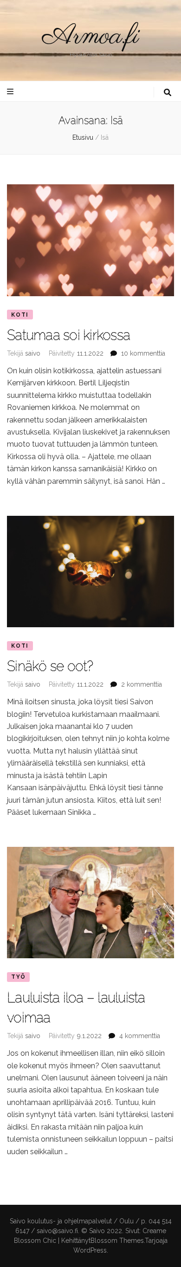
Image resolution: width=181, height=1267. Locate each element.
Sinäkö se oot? (50, 666)
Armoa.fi (90, 37)
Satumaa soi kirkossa (68, 335)
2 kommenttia (141, 684)
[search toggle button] (167, 93)
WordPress (90, 1250)
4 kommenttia (139, 1036)
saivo (32, 353)
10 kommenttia (143, 353)
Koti (20, 315)
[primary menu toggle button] (11, 92)
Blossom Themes (117, 1240)
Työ (18, 977)
